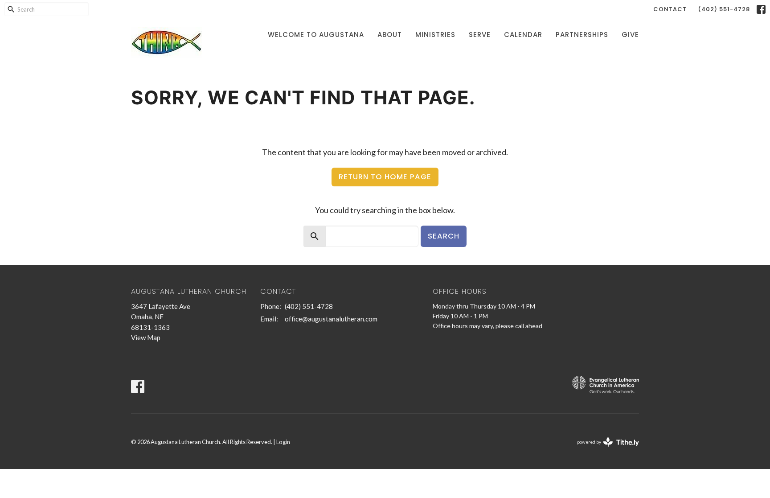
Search (443, 236)
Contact (670, 9)
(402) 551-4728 (724, 9)
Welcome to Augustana (316, 34)
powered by (603, 449)
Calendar (523, 34)
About (389, 34)
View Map (145, 337)
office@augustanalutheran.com (331, 319)
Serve (480, 34)
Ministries (435, 34)
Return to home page (385, 177)
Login (283, 441)
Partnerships (582, 34)
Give (630, 34)
